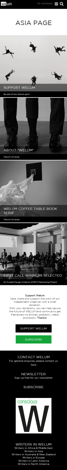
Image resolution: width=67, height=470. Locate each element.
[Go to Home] (6, 4)
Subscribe (33, 339)
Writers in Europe (34, 457)
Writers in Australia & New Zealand (34, 454)
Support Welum (33, 328)
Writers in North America (33, 464)
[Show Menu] (55, 4)
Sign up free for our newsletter (33, 377)
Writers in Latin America (33, 460)
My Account (45, 3)
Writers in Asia (33, 451)
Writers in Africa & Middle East (33, 448)
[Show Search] (60, 4)
